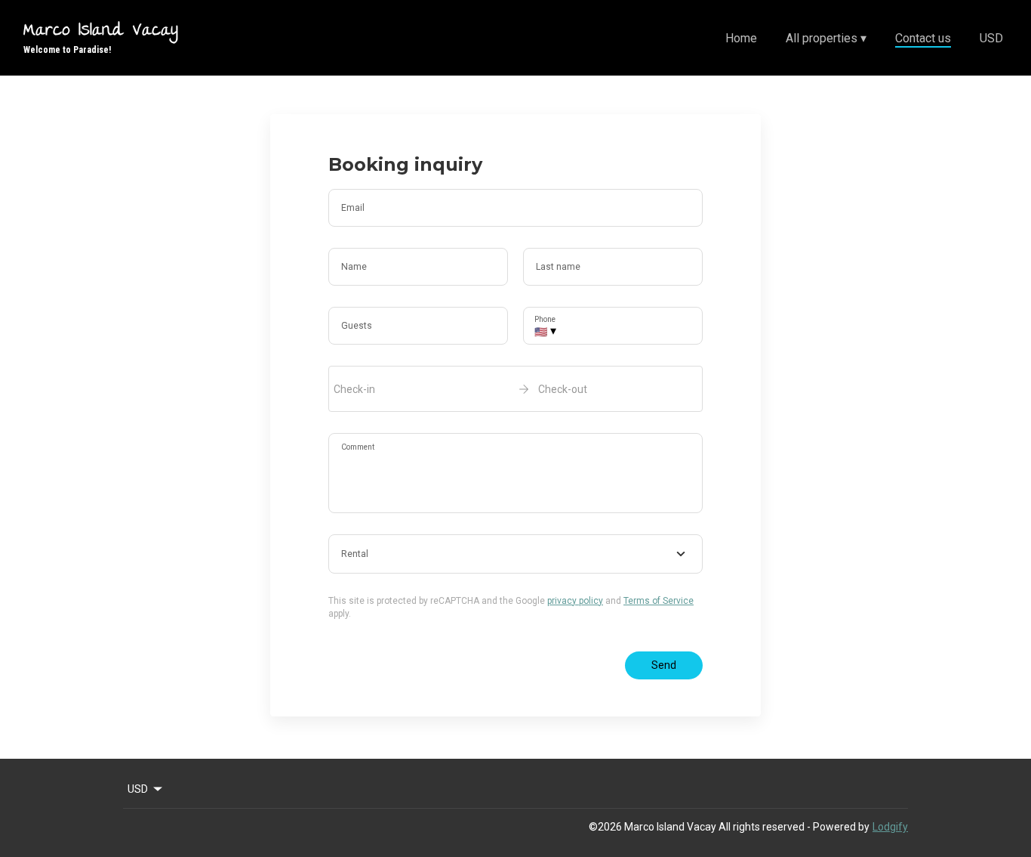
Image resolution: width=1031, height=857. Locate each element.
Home (741, 38)
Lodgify (890, 827)
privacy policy (575, 601)
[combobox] (515, 554)
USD (991, 38)
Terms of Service (658, 601)
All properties (826, 38)
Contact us (923, 38)
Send (663, 665)
